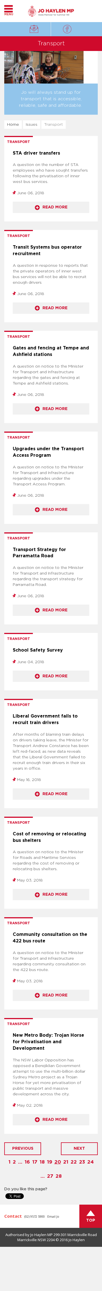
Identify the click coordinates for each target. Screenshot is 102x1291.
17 (34, 1162)
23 (82, 1162)
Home (13, 125)
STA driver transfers (36, 153)
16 (27, 1162)
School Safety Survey (38, 650)
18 (42, 1162)
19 (49, 1162)
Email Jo (53, 1216)
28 (59, 1176)
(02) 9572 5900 (34, 1216)
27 (50, 1176)
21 (65, 1162)
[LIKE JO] (68, 29)
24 (90, 1162)
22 (74, 1162)
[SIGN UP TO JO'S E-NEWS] (34, 25)
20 (57, 1162)
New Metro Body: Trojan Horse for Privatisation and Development (48, 1042)
